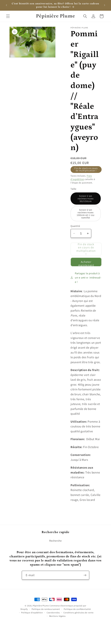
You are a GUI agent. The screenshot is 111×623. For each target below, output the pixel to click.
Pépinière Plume (41, 605)
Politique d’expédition (32, 612)
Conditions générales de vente (78, 612)
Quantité (75, 226)
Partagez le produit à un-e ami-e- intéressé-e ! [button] (88, 278)
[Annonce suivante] (104, 5)
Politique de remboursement (46, 609)
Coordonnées (53, 612)
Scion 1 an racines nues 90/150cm (89, 199)
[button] (8, 16)
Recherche (55, 540)
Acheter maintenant (86, 263)
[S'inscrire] (85, 575)
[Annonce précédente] (6, 5)
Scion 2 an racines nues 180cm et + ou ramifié (89, 214)
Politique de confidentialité (77, 609)
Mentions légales (57, 616)
